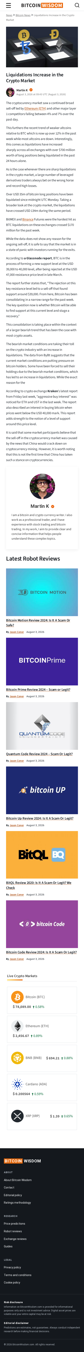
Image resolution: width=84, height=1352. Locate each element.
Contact (9, 1187)
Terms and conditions (17, 1275)
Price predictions (14, 1223)
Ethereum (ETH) (35, 108)
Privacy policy (12, 1267)
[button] (77, 6)
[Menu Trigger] (8, 5)
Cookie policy (12, 1282)
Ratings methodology (17, 1202)
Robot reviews (13, 1231)
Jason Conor (17, 632)
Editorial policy (13, 1195)
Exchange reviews (15, 1239)
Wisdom (23, 1161)
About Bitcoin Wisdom (18, 1180)
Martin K (39, 506)
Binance (27, 219)
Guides (8, 1246)
